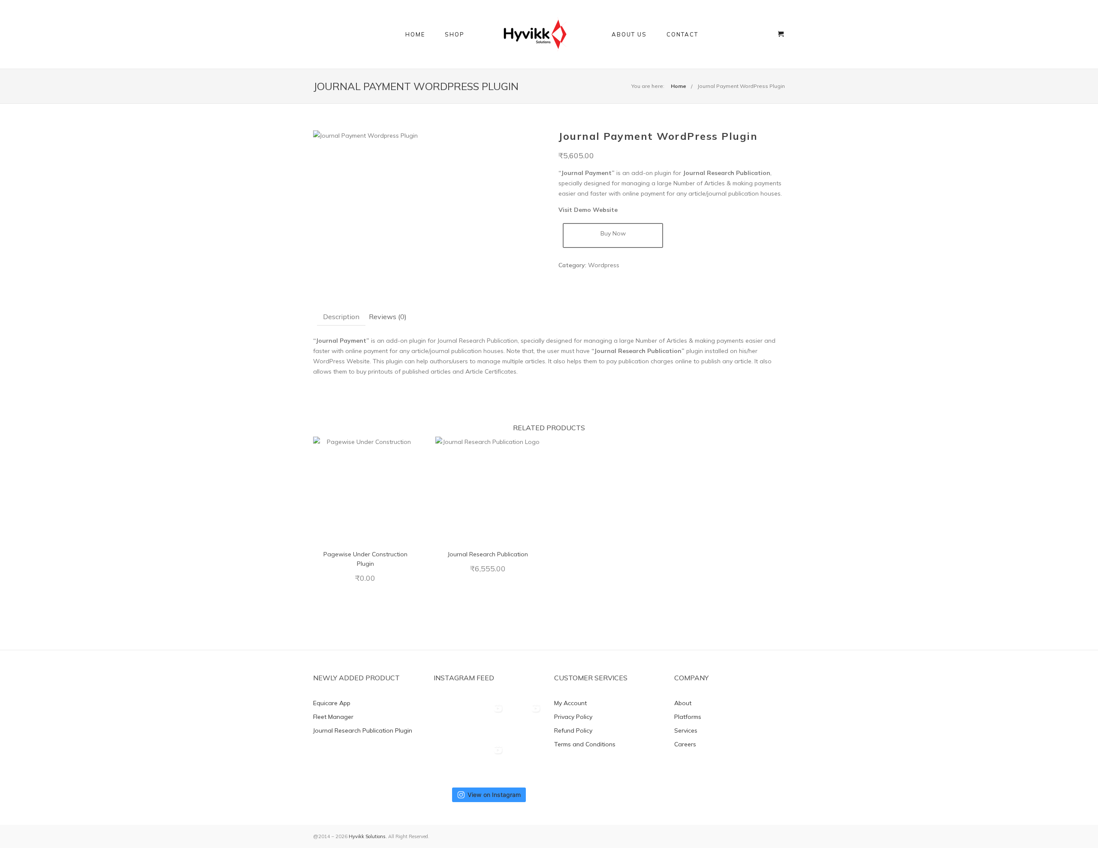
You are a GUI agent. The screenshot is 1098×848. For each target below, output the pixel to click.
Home (415, 34)
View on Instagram (494, 794)
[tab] (341, 317)
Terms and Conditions (584, 744)
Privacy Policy (573, 717)
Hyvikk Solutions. (368, 836)
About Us (629, 34)
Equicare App (331, 703)
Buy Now (613, 233)
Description (341, 316)
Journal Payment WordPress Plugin (741, 86)
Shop (455, 34)
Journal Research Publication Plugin (362, 730)
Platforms (687, 717)
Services (685, 730)
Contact (682, 34)
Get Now (365, 489)
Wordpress (603, 265)
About (682, 703)
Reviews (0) (388, 316)
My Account (570, 703)
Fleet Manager (333, 717)
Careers (685, 744)
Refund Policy (573, 730)
